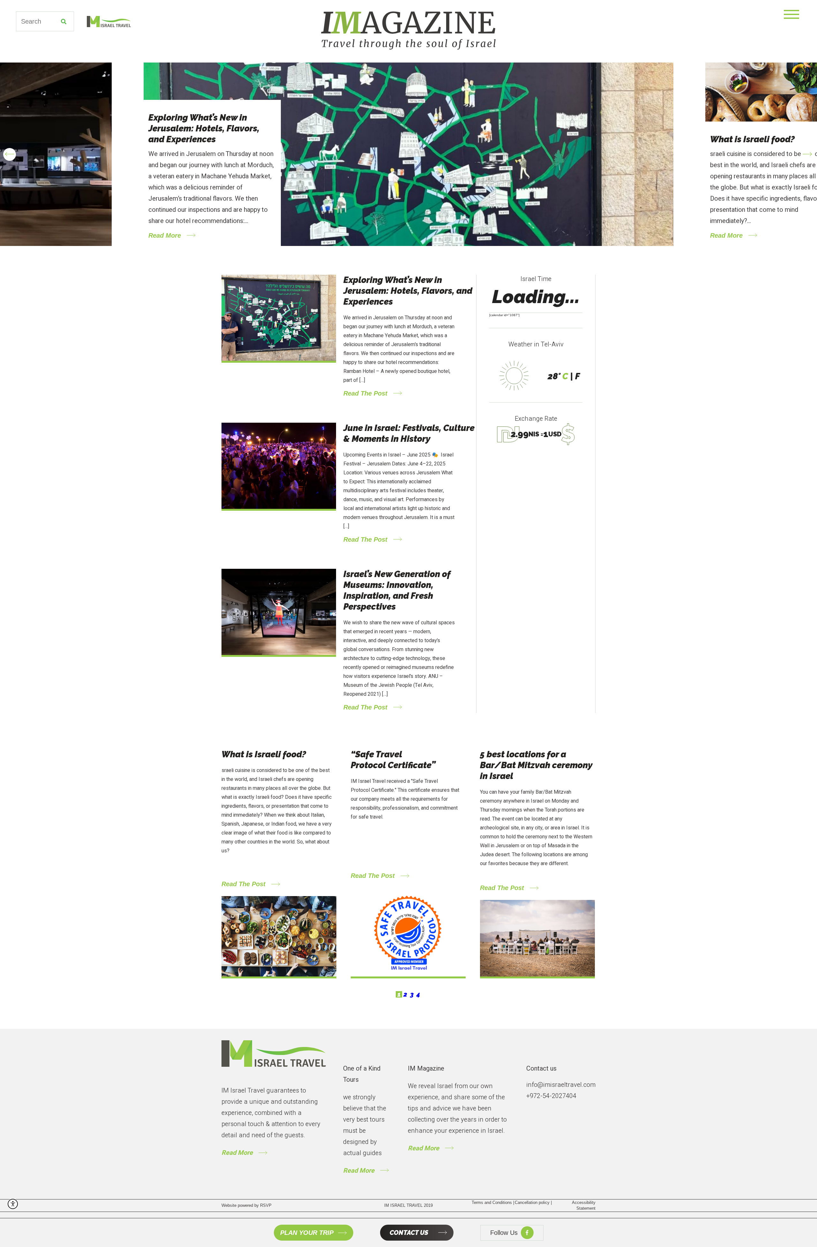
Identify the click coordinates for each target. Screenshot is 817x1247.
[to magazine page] (408, 30)
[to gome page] (273, 1059)
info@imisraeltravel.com (561, 1084)
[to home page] (102, 21)
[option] (408, 154)
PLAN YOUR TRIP (307, 1232)
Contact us (541, 1068)
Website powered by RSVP (246, 1205)
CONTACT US (409, 1232)
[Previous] (9, 154)
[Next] (807, 154)
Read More (237, 1152)
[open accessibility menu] (13, 1204)
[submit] (63, 21)
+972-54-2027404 (551, 1096)
